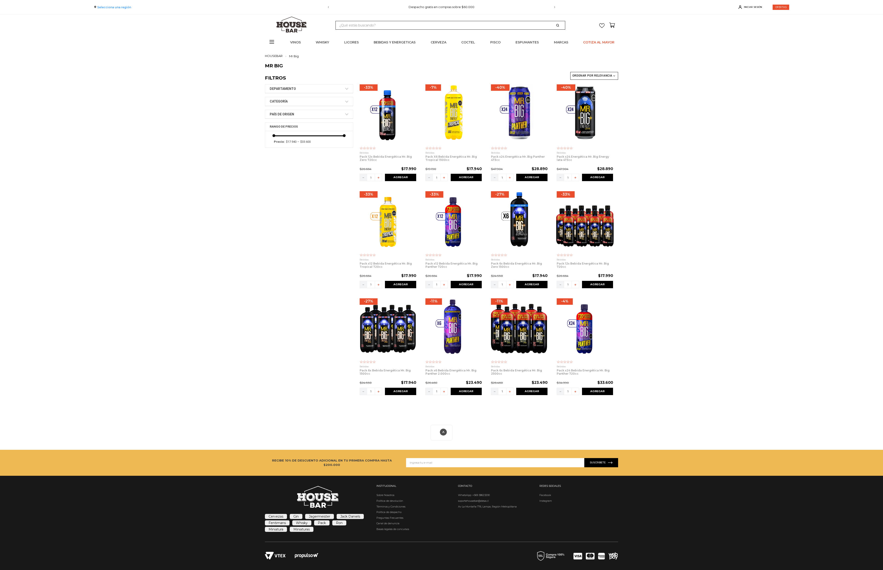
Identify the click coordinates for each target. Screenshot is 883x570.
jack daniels (350, 516)
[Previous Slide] (328, 7)
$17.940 (291, 141)
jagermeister (319, 516)
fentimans (277, 523)
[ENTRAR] (750, 7)
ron (339, 523)
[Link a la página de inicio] (275, 56)
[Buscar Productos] (558, 25)
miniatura (276, 529)
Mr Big (294, 56)
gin (296, 516)
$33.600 (304, 141)
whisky (302, 523)
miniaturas (301, 529)
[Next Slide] (554, 7)
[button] (309, 89)
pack (322, 523)
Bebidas (364, 152)
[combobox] (450, 25)
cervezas (276, 516)
